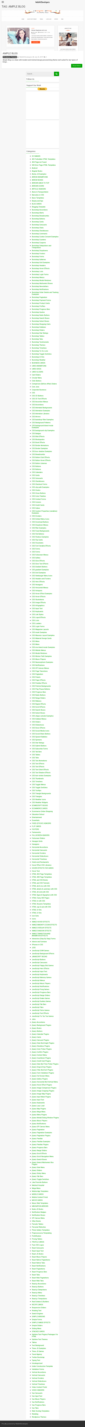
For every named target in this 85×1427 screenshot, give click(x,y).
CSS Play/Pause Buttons (41, 689)
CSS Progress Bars (39, 692)
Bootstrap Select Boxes (40, 321)
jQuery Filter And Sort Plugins (42, 1070)
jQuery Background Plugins (41, 1025)
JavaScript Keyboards (40, 974)
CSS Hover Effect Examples (42, 594)
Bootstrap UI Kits (38, 357)
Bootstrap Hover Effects (41, 268)
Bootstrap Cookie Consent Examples (45, 237)
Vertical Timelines (38, 1384)
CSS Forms (36, 549)
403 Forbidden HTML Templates (43, 159)
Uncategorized (37, 1363)
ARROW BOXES (37, 180)
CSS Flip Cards (37, 540)
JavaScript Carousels (39, 963)
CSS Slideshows (38, 725)
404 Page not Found (39, 162)
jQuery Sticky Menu (39, 1173)
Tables (34, 1342)
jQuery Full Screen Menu (40, 1076)
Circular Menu (37, 378)
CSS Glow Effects (38, 561)
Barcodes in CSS (38, 195)
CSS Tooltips (36, 790)
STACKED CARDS (38, 1331)
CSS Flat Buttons (38, 534)
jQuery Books (36, 1028)
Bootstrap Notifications (40, 289)
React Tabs (36, 1275)
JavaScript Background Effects (43, 954)
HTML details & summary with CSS (44, 889)
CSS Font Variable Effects (41, 546)
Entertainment (37, 817)
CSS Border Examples (40, 448)
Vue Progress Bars (39, 1405)
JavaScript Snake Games (41, 998)
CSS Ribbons (36, 701)
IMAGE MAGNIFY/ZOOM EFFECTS (44, 925)
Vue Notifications (38, 1402)
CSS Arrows (36, 417)
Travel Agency (37, 1354)
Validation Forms (38, 1369)
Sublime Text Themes (40, 1339)
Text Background (38, 1345)
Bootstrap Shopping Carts (41, 324)
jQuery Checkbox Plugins (41, 1046)
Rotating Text (36, 1311)
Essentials (35, 820)
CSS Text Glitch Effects (40, 770)
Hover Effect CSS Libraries (41, 865)
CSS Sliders (36, 722)
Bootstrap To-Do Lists (40, 351)
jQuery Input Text (38, 1100)
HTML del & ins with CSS (41, 886)
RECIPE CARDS (37, 1305)
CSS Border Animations (40, 445)
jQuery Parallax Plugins (40, 1145)
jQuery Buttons (37, 1031)
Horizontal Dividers (39, 853)
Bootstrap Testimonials (40, 342)
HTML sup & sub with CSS (41, 907)
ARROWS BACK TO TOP (40, 183)
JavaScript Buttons (39, 960)
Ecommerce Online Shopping (42, 811)
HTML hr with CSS (38, 901)
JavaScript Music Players (41, 983)
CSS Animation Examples (41, 411)
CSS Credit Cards (38, 505)
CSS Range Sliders (39, 698)
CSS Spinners (37, 740)
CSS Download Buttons (40, 522)
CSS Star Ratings (38, 743)
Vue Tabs (35, 1408)
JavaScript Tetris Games (41, 1010)
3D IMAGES (36, 156)
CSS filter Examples (39, 528)
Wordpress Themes (9, 57)
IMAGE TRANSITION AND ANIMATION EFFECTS (41, 935)
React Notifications (39, 1266)
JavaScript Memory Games (41, 977)
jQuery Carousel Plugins (40, 1040)
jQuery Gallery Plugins (40, 1079)
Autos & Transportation (40, 192)
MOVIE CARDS (37, 1200)
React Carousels (38, 1248)
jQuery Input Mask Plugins (41, 1097)
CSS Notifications (38, 665)
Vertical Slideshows (39, 1381)
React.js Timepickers (39, 1299)
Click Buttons (36, 381)
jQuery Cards (36, 1037)
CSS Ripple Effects (39, 704)
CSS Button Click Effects (41, 457)
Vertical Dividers (38, 1378)
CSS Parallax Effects (39, 683)
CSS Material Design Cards (42, 638)
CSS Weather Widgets (40, 802)
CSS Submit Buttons (39, 746)
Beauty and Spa (37, 201)
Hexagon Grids (37, 841)
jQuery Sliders (37, 1170)
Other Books (36, 1221)
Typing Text (36, 1360)
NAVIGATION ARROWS (40, 1206)
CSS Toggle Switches (39, 788)
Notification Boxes (38, 1215)
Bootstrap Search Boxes (40, 318)
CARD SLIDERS (37, 372)
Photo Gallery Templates (41, 1230)
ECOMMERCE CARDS (39, 808)
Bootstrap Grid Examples (41, 262)
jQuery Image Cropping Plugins (43, 1091)
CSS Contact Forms (39, 499)
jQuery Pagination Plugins (41, 1136)
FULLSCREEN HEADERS (40, 835)
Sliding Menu (36, 1328)
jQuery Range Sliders (39, 1150)
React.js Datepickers (39, 1290)
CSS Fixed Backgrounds (40, 531)
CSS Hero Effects (38, 582)
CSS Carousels (37, 478)
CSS (33, 393)
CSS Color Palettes (39, 496)
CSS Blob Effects (38, 436)
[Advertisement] (42, 105)
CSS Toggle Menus (39, 785)
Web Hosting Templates (40, 1411)
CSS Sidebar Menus (39, 719)
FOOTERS (35, 829)
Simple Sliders (37, 1325)
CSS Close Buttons (39, 493)
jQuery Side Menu (38, 1167)
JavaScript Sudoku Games (41, 1001)
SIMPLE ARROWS (38, 1317)
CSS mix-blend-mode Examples (43, 647)
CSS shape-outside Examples (42, 716)
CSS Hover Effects (39, 597)
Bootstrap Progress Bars (41, 309)
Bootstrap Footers (38, 254)
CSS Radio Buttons (39, 695)
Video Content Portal (39, 1387)
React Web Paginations (40, 1278)
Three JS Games (38, 1351)
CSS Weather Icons (39, 799)
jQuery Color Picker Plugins (42, 1049)
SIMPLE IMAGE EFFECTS (41, 1322)
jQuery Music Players (39, 1121)
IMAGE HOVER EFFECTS (41, 922)
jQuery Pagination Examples (42, 1133)
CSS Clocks (36, 490)
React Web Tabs (38, 1281)
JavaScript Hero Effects (40, 968)
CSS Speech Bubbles (39, 737)
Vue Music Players (39, 1399)
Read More (77, 66)
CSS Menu (35, 641)
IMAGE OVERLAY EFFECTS (41, 928)
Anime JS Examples (39, 174)
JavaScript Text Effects (40, 1013)
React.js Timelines (38, 1296)
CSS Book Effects (38, 442)
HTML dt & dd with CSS (40, 892)
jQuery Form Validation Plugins (43, 1073)
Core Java (35, 387)
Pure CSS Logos (38, 1245)
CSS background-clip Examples (43, 430)
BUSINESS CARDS (38, 363)
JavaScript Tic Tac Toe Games (43, 1016)
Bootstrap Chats (38, 228)
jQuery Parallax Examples (41, 1142)
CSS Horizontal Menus (40, 588)
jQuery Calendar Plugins (40, 1034)
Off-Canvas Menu (38, 1218)
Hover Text (36, 871)
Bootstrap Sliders (38, 330)
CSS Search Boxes (38, 710)
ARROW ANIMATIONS (40, 177)
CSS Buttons (36, 466)
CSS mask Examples (39, 632)
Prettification (36, 1236)
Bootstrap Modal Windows (41, 280)
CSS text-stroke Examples (41, 776)
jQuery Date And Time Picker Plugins (45, 1064)
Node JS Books (37, 1209)
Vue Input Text (37, 1396)
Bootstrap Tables (38, 336)
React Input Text (38, 1251)
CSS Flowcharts (37, 543)
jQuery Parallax (37, 1139)
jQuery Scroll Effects (39, 1153)
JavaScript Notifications (40, 986)
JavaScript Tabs (37, 1007)
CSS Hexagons (37, 585)
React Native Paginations (41, 1260)
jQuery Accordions (38, 1022)
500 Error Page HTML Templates (44, 165)
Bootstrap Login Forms (40, 274)
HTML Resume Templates (41, 904)
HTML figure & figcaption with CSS (44, 895)
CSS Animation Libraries (40, 414)
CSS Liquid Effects (39, 617)
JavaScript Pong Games (40, 989)
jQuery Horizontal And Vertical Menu (45, 1082)
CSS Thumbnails (38, 779)
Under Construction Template (42, 1366)
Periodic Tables (37, 1224)
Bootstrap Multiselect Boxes (42, 283)
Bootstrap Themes (38, 345)
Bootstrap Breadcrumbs (40, 216)
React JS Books (37, 1254)
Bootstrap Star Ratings (40, 333)
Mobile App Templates (40, 1191)
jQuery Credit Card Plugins (41, 1061)
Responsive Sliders (39, 1308)
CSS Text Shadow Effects (41, 773)
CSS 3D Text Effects (39, 399)
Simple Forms (37, 1320)
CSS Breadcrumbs (38, 454)
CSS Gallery (36, 558)
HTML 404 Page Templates (42, 874)
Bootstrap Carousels (39, 225)
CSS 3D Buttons (37, 396)
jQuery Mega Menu (38, 1112)
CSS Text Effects (38, 764)
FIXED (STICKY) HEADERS (41, 823)
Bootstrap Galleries (39, 260)
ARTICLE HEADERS (39, 189)
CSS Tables (36, 755)
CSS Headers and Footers (41, 579)
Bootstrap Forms (38, 257)
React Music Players (39, 1257)
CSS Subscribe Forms (40, 749)
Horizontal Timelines (39, 859)
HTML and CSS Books (40, 880)
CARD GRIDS (36, 369)
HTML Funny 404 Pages (40, 898)
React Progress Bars (39, 1272)
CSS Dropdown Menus (40, 525)
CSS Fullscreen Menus (40, 555)
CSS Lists (35, 620)
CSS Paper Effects (39, 680)
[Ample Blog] (42, 30)
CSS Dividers (36, 516)
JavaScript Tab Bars (39, 1004)
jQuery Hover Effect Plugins (42, 1085)
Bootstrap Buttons (38, 219)
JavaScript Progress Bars (41, 992)
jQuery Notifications (39, 1124)
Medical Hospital (38, 1185)
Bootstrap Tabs (37, 339)
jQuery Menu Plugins (39, 1115)
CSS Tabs (35, 758)
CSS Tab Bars (37, 752)
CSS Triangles (37, 796)
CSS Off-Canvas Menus (40, 668)
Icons (34, 919)
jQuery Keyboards (38, 1103)
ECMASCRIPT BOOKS (40, 805)
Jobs (34, 1019)
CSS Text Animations (39, 761)
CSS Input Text (37, 608)
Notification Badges (39, 1212)
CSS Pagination (37, 674)
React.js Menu (37, 1293)
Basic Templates (38, 198)
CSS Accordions (38, 405)
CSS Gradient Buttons (39, 567)
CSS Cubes (36, 508)
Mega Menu (36, 1188)
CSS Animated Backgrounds (42, 408)
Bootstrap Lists (37, 271)
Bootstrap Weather (38, 360)
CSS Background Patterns (41, 423)
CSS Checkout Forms (39, 484)
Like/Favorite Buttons (40, 1182)
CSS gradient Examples (40, 570)
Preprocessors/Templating (42, 1233)
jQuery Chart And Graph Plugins (43, 1043)
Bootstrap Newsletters (40, 286)
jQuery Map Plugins (39, 1109)
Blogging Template (38, 207)
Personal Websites (39, 1227)
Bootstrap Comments (39, 234)
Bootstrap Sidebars (39, 327)
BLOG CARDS (37, 204)
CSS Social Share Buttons (41, 734)
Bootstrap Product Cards (41, 303)
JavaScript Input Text (39, 971)
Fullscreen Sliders (38, 838)
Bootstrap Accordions (40, 210)
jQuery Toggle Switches (40, 1179)
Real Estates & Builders (40, 1302)
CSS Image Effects (39, 603)
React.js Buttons (38, 1287)
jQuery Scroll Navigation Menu (42, 1156)
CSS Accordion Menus (40, 402)
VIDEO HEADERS (38, 1390)
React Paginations (38, 1269)
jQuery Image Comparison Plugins (44, 1088)
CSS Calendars (37, 472)
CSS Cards (36, 475)
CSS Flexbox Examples (40, 537)
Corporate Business (39, 390)
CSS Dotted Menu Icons (40, 519)
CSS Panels (36, 677)
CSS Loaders (36, 623)
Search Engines (37, 1314)
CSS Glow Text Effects (40, 564)
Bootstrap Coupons (39, 243)
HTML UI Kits (37, 910)
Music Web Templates (40, 1203)
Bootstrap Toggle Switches (42, 354)
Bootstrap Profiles (38, 306)
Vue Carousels (37, 1393)
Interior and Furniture (39, 942)
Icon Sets (35, 916)
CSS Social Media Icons (40, 731)
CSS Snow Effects (38, 728)
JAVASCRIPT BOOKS (39, 957)
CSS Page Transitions (40, 671)
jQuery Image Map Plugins (41, 1094)
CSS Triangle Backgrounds (41, 793)
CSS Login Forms (38, 626)
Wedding (35, 1414)
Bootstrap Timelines (39, 348)
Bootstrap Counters (39, 240)
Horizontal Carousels (39, 850)
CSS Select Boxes (38, 713)
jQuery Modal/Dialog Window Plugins (45, 1118)
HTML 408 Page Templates (42, 877)
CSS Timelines (37, 782)
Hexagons (35, 844)
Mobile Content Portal (40, 1197)
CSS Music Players (39, 659)
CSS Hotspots (37, 591)
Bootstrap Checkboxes (40, 231)
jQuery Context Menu (39, 1055)
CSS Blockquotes (38, 439)
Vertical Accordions (39, 1372)
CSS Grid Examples (39, 573)
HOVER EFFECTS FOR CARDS (42, 868)
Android (34, 168)
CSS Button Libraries (39, 463)
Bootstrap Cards (38, 222)
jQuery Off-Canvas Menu (41, 1127)
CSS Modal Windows (39, 653)
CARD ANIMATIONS (39, 366)
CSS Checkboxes (38, 481)
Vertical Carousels (38, 1375)
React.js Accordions (39, 1284)
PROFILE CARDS (38, 1242)
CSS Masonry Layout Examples (43, 635)
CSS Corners (36, 502)
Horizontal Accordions (40, 847)
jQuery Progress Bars (39, 1147)
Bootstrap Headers (39, 265)
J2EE (34, 948)
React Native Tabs (38, 1263)
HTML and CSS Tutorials (40, 883)
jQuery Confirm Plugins (40, 1052)
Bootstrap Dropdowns (40, 251)
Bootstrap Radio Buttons (41, 315)
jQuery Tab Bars (37, 1176)
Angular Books (37, 171)
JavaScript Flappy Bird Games (43, 965)
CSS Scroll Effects (38, 707)
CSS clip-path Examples (40, 487)
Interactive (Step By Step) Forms (44, 939)
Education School (38, 814)
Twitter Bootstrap (38, 1357)
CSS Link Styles (37, 614)
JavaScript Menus (38, 980)
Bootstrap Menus (38, 277)
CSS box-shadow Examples (42, 451)
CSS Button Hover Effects (41, 460)
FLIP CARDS (36, 826)
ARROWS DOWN (38, 186)
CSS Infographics (38, 606)
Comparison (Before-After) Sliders (44, 384)
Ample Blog (10, 53)
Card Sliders (36, 375)
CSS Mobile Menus (39, 650)
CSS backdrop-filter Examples (43, 420)
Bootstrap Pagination (39, 297)
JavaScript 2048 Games (40, 951)
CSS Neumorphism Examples (42, 662)
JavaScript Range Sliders (41, 995)
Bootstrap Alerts (38, 213)
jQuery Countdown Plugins (41, 1058)
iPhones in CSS (37, 945)
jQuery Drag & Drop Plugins (42, 1067)
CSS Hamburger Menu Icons (42, 576)
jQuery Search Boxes (39, 1159)
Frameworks (36, 832)
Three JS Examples (39, 1348)
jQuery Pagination (38, 1130)
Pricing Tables (37, 1239)
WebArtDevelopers (25, 57)
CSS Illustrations (38, 600)
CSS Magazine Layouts (40, 629)
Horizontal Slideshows (40, 856)
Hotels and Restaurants (40, 862)
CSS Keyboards (37, 611)
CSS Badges (36, 433)
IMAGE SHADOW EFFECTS (41, 931)
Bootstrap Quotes (38, 312)
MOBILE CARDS (38, 1194)
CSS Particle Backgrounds (41, 686)
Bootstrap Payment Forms (41, 300)
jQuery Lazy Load (38, 1106)
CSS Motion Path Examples (42, 656)
